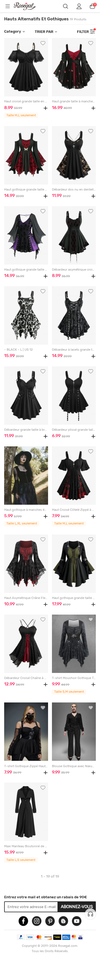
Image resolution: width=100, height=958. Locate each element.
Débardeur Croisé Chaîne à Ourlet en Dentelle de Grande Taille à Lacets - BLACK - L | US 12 (26, 678)
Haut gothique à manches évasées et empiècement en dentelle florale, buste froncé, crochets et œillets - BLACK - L (26, 510)
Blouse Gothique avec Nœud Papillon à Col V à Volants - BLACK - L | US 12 (74, 766)
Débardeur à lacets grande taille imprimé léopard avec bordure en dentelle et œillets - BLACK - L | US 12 (74, 350)
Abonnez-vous (77, 906)
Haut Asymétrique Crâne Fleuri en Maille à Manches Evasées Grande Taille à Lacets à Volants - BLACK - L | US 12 (26, 598)
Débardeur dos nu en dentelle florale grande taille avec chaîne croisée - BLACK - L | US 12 (74, 189)
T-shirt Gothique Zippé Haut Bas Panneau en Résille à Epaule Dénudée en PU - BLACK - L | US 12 (26, 766)
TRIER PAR (44, 31)
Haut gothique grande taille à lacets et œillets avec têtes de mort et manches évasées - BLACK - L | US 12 (26, 269)
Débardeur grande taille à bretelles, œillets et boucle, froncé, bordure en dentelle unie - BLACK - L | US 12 (26, 430)
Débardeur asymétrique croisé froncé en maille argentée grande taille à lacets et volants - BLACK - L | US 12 (74, 269)
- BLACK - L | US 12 (18, 350)
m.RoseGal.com (28, 6)
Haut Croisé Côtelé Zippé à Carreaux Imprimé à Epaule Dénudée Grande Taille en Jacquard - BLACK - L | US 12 (74, 510)
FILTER (83, 31)
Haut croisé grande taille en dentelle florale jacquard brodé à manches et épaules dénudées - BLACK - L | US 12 (26, 101)
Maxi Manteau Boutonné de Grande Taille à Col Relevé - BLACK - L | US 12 (26, 846)
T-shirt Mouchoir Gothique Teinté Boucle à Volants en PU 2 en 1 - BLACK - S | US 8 (74, 678)
